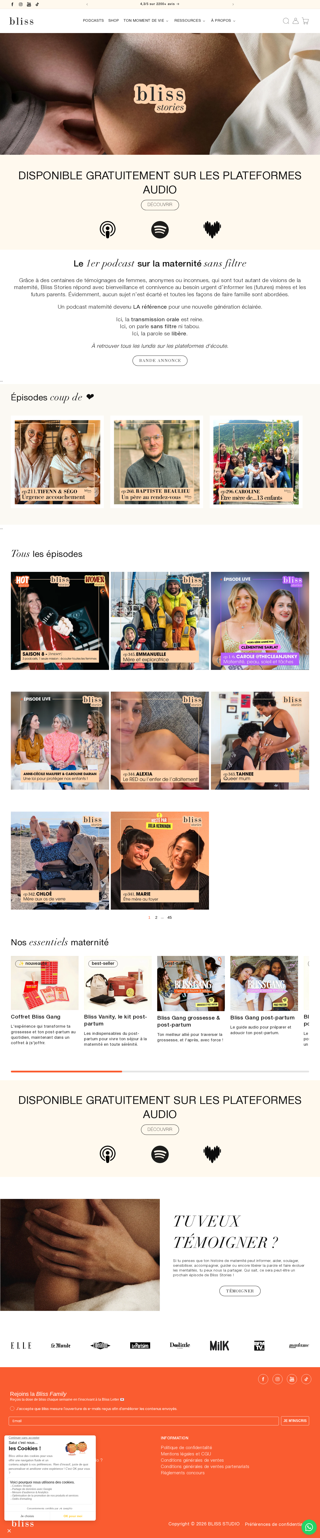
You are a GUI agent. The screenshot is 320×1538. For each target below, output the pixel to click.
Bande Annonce (160, 360)
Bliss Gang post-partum (262, 1017)
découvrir (160, 1130)
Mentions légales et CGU (186, 1454)
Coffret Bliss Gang (36, 1017)
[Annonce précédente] (87, 4)
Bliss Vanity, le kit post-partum (115, 1021)
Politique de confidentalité (186, 1448)
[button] (146, 20)
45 (169, 917)
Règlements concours (183, 1473)
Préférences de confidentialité (277, 1525)
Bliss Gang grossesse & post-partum (188, 1022)
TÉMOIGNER (240, 1290)
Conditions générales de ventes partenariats (205, 1467)
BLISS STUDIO (224, 1524)
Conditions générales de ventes (192, 1461)
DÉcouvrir (160, 205)
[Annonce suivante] (233, 4)
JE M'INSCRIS (295, 1421)
